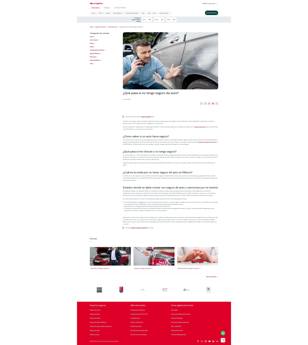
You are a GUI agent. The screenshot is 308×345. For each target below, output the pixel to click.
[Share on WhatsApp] (217, 103)
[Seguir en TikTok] (217, 341)
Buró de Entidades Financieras (180, 322)
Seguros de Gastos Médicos (98, 322)
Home (91, 27)
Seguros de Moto (95, 314)
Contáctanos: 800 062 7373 (139, 314)
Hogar (92, 46)
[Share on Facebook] (205, 103)
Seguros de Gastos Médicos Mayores (101, 326)
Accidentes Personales (97, 50)
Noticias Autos (112, 27)
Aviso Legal (174, 310)
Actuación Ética (135, 318)
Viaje (149, 13)
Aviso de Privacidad (176, 318)
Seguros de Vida (94, 330)
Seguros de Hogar (95, 318)
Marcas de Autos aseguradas (139, 330)
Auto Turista (93, 40)
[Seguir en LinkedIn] (213, 341)
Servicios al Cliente (120, 8)
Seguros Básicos (95, 60)
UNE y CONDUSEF (176, 326)
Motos (92, 43)
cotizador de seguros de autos (207, 142)
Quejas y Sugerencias (136, 322)
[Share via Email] (213, 103)
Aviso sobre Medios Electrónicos (180, 314)
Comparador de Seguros (137, 310)
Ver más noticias (211, 276)
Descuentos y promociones (138, 334)
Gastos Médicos (95, 53)
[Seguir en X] (202, 341)
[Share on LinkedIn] (209, 103)
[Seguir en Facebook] (198, 341)
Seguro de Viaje (94, 334)
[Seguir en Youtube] (209, 341)
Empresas (107, 8)
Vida (91, 63)
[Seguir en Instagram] (206, 341)
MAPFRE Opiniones (135, 326)
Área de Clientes (211, 13)
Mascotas (93, 57)
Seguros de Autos (100, 27)
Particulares (95, 8)
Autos (92, 36)
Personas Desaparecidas (178, 334)
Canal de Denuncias (177, 330)
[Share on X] (201, 103)
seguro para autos (200, 127)
